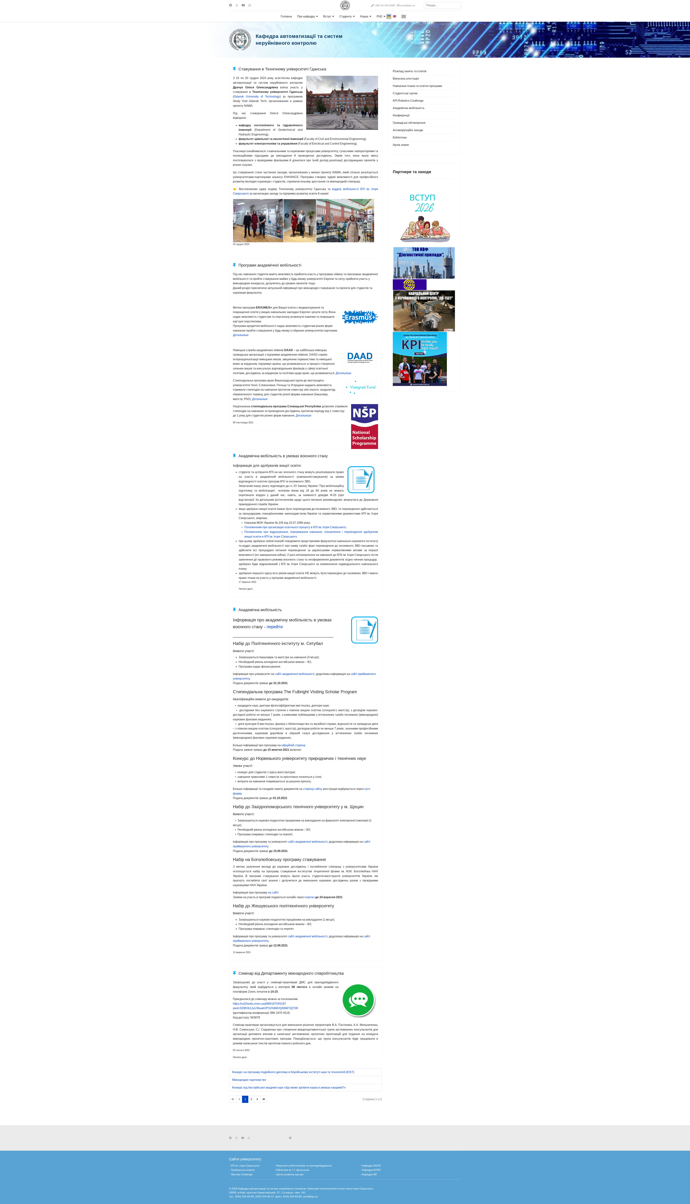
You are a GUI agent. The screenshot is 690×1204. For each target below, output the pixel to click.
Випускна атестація (406, 78)
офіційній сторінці (293, 745)
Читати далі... (246, 588)
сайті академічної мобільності (294, 673)
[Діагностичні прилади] (424, 263)
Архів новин (401, 144)
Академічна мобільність (259, 610)
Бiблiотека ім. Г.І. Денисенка (292, 1169)
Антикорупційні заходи (408, 130)
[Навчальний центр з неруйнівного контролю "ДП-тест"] (424, 311)
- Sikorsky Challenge (241, 1174)
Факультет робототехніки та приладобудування (304, 1165)
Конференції (401, 115)
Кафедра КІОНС (371, 1165)
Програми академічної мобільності (269, 265)
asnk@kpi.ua (407, 5)
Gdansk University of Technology (257, 96)
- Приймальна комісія (242, 1169)
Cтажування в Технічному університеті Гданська (281, 69)
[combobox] (442, 5)
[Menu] (403, 16)
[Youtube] (243, 5)
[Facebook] (230, 5)
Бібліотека (400, 137)
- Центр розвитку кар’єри (289, 1174)
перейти (275, 626)
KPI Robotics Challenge (408, 100)
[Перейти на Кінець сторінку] (263, 1099)
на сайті (273, 892)
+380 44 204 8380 (384, 5)
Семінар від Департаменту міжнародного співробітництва (290, 973)
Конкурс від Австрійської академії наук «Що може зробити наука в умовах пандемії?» (289, 1087)
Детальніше (241, 335)
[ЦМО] (424, 359)
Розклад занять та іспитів (409, 71)
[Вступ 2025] (424, 215)
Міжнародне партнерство (249, 1079)
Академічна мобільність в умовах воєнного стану (282, 456)
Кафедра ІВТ (369, 1174)
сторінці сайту (312, 788)
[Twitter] (237, 5)
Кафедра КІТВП (371, 1169)
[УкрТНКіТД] (424, 284)
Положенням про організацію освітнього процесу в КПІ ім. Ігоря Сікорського (295, 527)
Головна (286, 16)
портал (309, 897)
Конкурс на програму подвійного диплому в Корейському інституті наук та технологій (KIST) (293, 1072)
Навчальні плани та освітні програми (417, 85)
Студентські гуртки (405, 93)
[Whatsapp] (250, 5)
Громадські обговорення (409, 122)
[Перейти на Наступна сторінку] (257, 1099)
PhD (379, 16)
